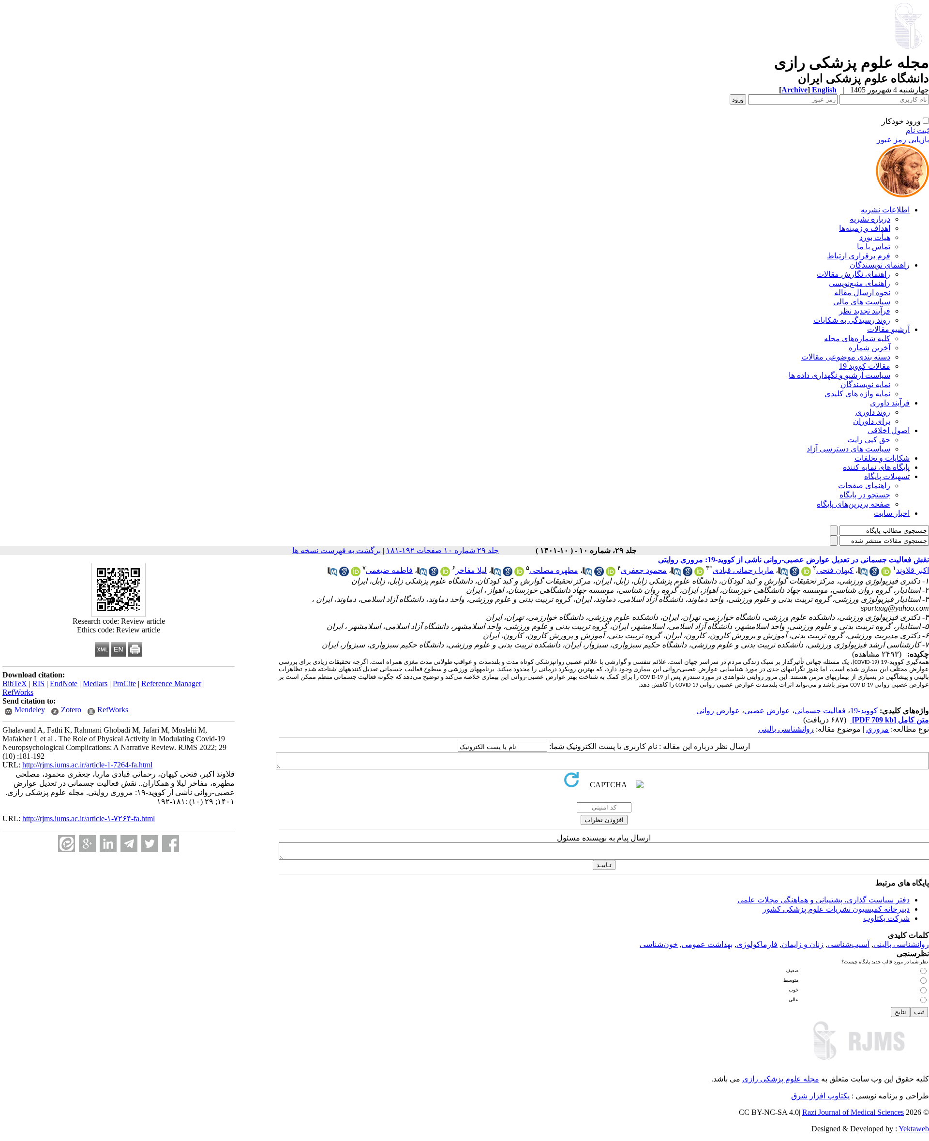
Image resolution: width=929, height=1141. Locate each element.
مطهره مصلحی (553, 570)
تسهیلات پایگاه (887, 476)
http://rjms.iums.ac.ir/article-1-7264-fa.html (87, 765)
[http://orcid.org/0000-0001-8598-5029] (445, 574)
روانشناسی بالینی (786, 729)
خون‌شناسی (659, 944)
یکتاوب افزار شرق (820, 1096)
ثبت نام (917, 130)
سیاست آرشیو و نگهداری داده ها (839, 375)
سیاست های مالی (861, 302)
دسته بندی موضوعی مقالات (845, 357)
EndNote (63, 683)
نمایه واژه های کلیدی (857, 394)
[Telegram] (128, 843)
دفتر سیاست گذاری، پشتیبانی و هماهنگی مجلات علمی (823, 900)
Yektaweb (914, 1129)
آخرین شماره (869, 348)
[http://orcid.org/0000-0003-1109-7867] (886, 574)
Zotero (71, 710)
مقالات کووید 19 (864, 366)
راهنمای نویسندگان (880, 265)
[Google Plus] (87, 843)
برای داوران (871, 421)
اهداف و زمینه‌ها (864, 228)
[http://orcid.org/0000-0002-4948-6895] (699, 574)
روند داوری (872, 412)
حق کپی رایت (868, 439)
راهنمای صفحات (864, 485)
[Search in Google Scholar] (874, 574)
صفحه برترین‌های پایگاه (853, 504)
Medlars (95, 683)
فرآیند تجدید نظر (864, 311)
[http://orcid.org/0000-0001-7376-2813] (806, 574)
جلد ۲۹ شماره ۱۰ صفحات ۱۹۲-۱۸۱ (442, 550)
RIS (38, 683)
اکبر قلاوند (912, 570)
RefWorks (17, 692)
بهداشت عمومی (707, 944)
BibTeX (14, 683)
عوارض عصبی (767, 710)
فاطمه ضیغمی (389, 570)
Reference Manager (171, 683)
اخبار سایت (892, 513)
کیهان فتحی (835, 570)
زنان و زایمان (802, 944)
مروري (877, 729)
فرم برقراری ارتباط (858, 256)
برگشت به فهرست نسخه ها (336, 550)
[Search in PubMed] (863, 574)
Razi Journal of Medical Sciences (853, 1112)
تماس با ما (873, 246)
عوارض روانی (718, 710)
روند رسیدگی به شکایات (851, 320)
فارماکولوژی (757, 944)
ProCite (124, 683)
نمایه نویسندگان (865, 384)
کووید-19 (864, 710)
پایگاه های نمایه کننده (876, 467)
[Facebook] (170, 843)
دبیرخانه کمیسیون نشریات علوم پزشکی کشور (836, 909)
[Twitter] (149, 843)
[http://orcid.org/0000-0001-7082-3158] (519, 574)
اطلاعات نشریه (885, 210)
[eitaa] (66, 843)
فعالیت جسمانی (820, 710)
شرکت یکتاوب (886, 918)
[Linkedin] (108, 843)
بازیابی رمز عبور (903, 139)
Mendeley (30, 710)
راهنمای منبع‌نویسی (859, 283)
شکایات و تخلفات (882, 458)
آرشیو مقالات (888, 329)
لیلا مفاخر (471, 570)
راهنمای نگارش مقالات (853, 274)
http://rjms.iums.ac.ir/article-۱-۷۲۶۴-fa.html (88, 818)
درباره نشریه (870, 219)
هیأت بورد (874, 237)
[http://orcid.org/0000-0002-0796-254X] (355, 574)
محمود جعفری (644, 570)
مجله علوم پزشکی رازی (780, 1079)
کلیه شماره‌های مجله (857, 338)
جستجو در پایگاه (864, 495)
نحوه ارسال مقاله (862, 292)
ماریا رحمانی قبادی (743, 570)
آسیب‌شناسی (848, 944)
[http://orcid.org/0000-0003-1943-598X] (610, 574)
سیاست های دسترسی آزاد (848, 449)
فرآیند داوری (890, 403)
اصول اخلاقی (889, 430)
